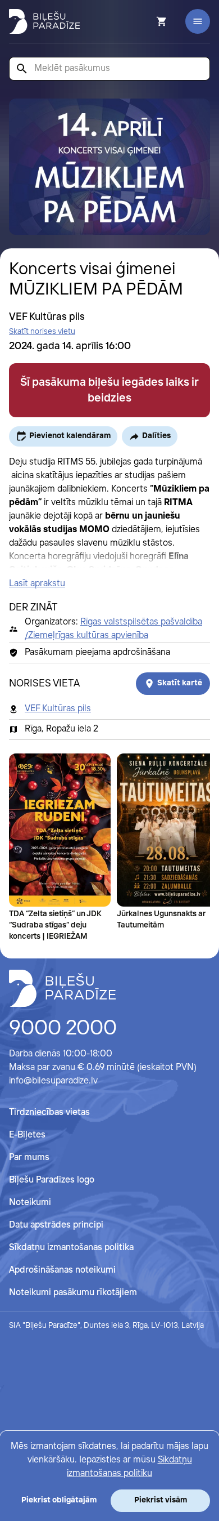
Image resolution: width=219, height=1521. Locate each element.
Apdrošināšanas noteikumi (62, 1270)
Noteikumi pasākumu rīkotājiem (73, 1292)
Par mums (29, 1157)
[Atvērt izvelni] (197, 21)
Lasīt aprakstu (37, 583)
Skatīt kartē (179, 683)
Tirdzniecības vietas (49, 1112)
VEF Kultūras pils (58, 708)
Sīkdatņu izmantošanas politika (71, 1247)
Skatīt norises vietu (42, 332)
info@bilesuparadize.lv (53, 1081)
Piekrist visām (160, 1500)
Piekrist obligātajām (59, 1500)
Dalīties (156, 436)
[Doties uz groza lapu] (146, 21)
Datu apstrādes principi (56, 1225)
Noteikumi (30, 1202)
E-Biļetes (27, 1135)
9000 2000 (63, 1029)
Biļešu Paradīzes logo (51, 1180)
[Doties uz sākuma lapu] (44, 21)
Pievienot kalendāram (70, 436)
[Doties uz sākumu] (62, 988)
